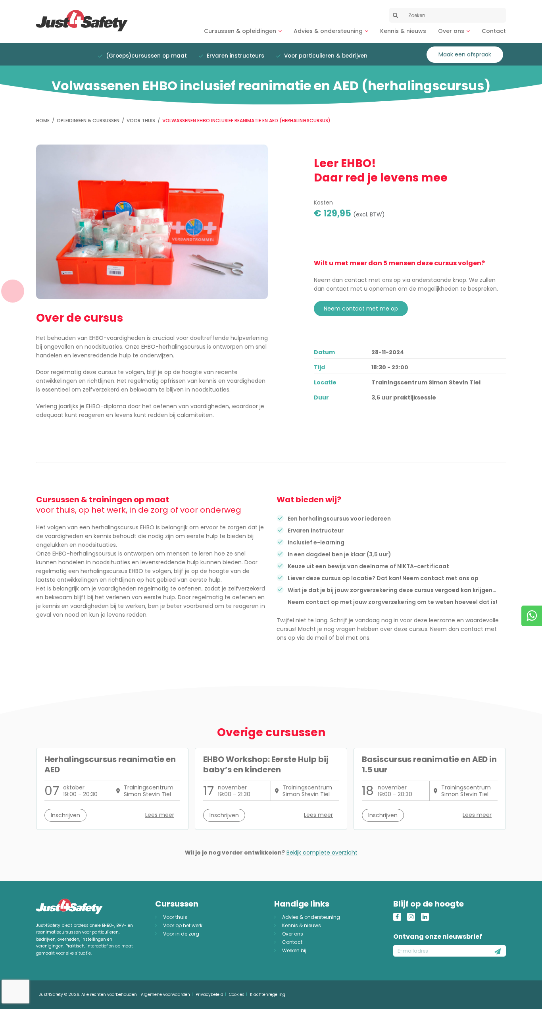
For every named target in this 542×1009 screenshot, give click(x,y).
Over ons (451, 31)
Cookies (236, 994)
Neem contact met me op (361, 309)
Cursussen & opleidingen (240, 31)
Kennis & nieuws (403, 31)
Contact (494, 31)
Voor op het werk (182, 925)
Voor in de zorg (181, 933)
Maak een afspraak (464, 54)
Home (43, 120)
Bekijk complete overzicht (321, 853)
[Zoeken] (395, 15)
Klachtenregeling (267, 994)
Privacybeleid (209, 994)
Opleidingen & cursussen (88, 120)
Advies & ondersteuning (328, 31)
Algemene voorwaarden (165, 994)
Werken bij (294, 950)
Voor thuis (141, 120)
